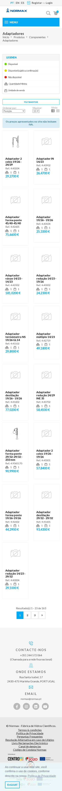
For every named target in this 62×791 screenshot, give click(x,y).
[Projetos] (30, 757)
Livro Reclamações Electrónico (30, 743)
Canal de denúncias (30, 746)
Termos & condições (30, 730)
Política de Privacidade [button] (42, 775)
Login (49, 2)
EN (17, 2)
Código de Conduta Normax (29, 749)
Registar (37, 2)
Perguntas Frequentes (30, 736)
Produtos (19, 37)
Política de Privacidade (29, 733)
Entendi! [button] (12, 784)
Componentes (37, 37)
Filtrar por (31, 102)
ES (22, 2)
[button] (48, 10)
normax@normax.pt (31, 698)
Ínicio (6, 37)
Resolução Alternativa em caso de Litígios (29, 739)
